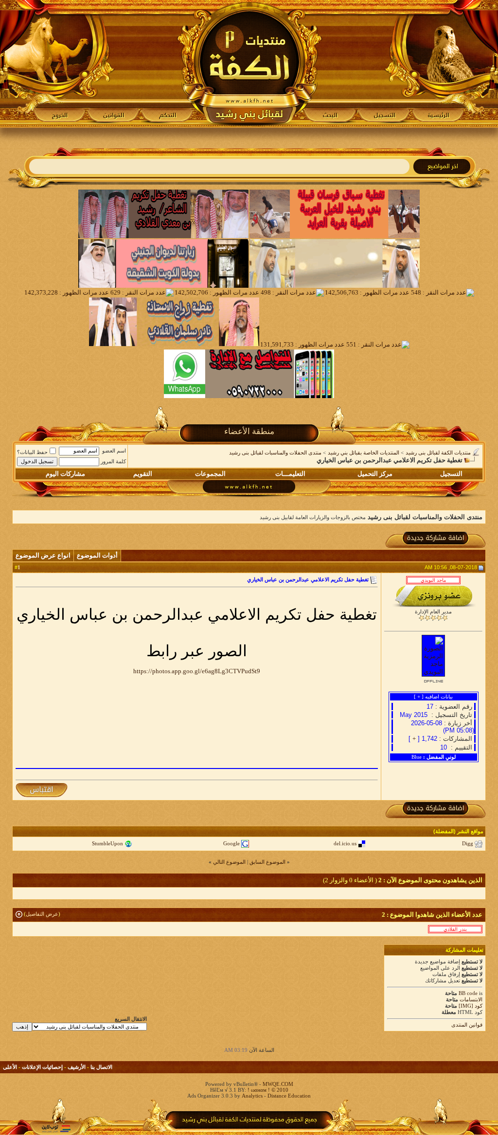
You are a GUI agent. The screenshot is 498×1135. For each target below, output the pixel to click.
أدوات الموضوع (97, 555)
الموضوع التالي (229, 862)
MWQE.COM (278, 1084)
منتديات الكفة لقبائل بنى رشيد (438, 452)
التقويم (142, 473)
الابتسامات (471, 999)
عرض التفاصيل (42, 914)
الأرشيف (77, 1067)
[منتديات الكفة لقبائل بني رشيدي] (249, 63)
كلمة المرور (113, 461)
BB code (468, 993)
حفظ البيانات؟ (32, 452)
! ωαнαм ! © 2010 (267, 1090)
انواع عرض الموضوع (43, 555)
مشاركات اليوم (65, 473)
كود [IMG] (470, 1006)
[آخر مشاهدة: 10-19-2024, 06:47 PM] (455, 929)
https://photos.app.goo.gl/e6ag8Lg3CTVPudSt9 (196, 671)
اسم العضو (114, 451)
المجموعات (210, 473)
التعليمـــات (290, 473)
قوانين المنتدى (466, 1025)
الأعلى (10, 1067)
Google (231, 843)
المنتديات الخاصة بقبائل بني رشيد (363, 452)
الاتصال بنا (101, 1067)
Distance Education (289, 1096)
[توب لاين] (56, 1128)
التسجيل (451, 473)
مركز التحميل (374, 473)
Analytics (252, 1096)
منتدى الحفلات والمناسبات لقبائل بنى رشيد (275, 452)
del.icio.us (345, 843)
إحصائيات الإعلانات (42, 1067)
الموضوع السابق (267, 862)
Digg (467, 843)
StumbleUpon (107, 843)
